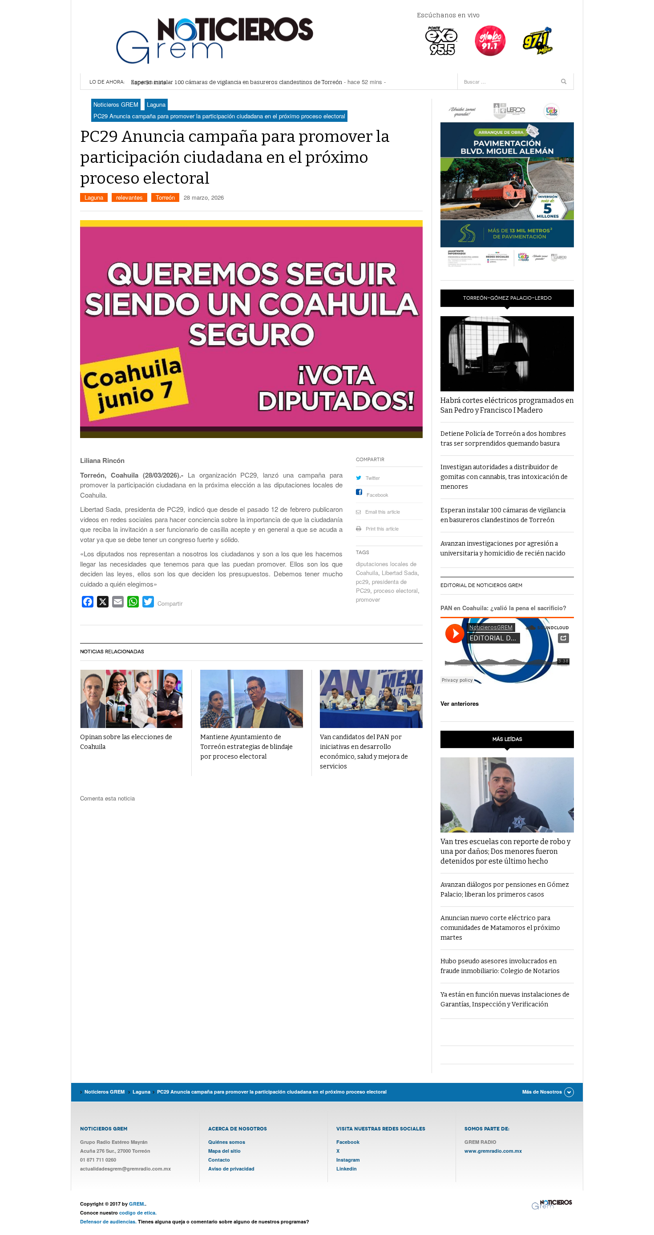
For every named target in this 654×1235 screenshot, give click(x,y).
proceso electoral (396, 590)
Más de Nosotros (542, 1091)
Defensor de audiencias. (108, 1221)
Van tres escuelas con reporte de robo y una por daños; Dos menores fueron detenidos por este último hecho (505, 851)
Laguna (94, 197)
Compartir (169, 603)
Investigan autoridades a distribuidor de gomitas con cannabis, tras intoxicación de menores (504, 477)
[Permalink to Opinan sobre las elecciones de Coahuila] (131, 699)
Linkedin (346, 1168)
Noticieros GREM (214, 40)
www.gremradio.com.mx (493, 1150)
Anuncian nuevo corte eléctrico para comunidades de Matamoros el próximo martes (500, 927)
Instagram (348, 1159)
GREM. (137, 1203)
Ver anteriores (459, 703)
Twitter (373, 477)
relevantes (129, 197)
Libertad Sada (399, 572)
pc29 (362, 581)
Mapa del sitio (224, 1150)
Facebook (377, 494)
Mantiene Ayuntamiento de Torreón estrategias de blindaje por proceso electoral (246, 746)
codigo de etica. (138, 1212)
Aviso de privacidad (231, 1168)
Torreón (165, 197)
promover (368, 599)
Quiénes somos (226, 1141)
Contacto (219, 1159)
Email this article (382, 511)
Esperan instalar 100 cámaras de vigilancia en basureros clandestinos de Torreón (236, 82)
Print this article (382, 528)
